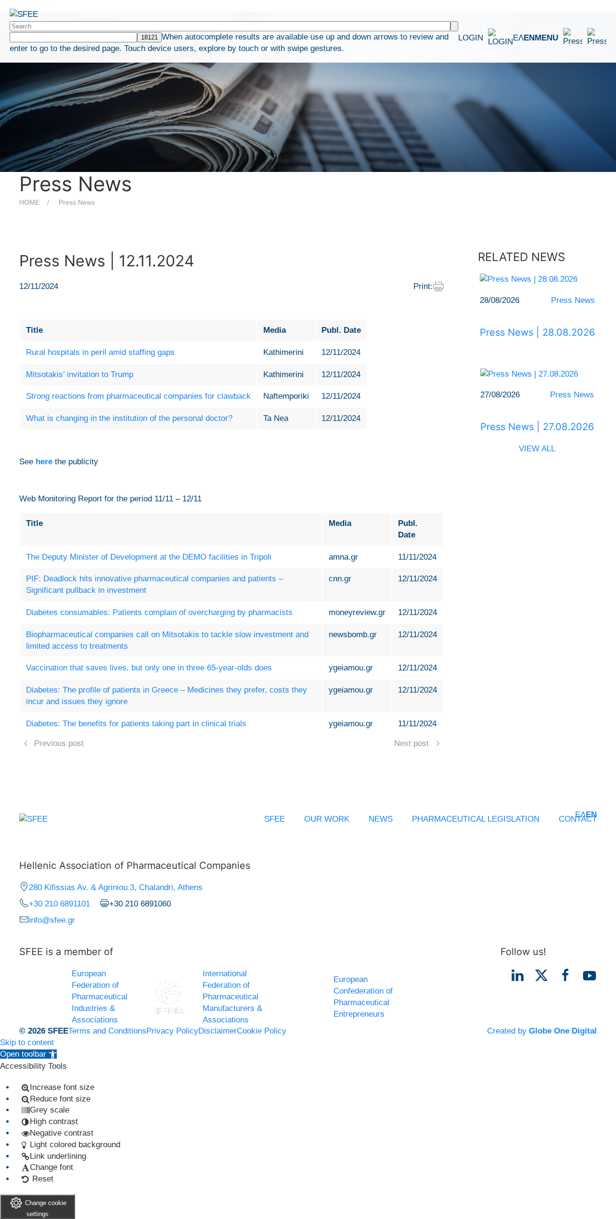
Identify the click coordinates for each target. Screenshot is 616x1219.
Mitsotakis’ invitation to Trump (79, 374)
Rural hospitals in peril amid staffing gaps (100, 352)
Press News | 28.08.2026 (537, 332)
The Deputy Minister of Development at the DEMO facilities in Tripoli (148, 557)
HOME (29, 202)
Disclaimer (217, 1030)
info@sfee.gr (52, 920)
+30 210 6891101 (59, 903)
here (44, 461)
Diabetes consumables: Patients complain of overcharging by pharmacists (159, 612)
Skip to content (27, 1042)
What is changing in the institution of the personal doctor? (129, 418)
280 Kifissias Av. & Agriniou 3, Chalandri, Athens (116, 887)
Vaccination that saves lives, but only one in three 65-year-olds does (149, 667)
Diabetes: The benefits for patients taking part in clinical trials (136, 723)
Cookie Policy (261, 1030)
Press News (77, 202)
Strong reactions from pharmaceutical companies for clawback (138, 396)
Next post (411, 743)
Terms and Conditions (107, 1030)
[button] (570, 37)
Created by (542, 1030)
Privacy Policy (172, 1030)
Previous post (59, 743)
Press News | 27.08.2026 (537, 427)
